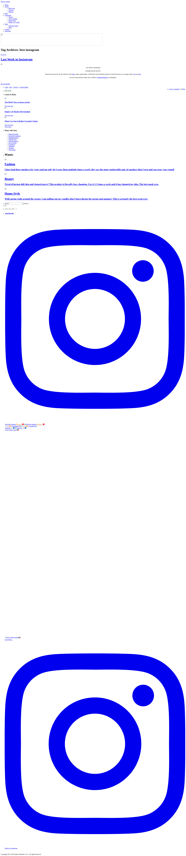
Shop (6, 24)
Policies (11, 12)
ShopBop (11, 146)
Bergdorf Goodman (15, 136)
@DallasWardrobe (102, 77)
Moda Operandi (13, 134)
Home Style (12, 20)
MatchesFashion (14, 137)
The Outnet (12, 150)
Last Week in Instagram (17, 59)
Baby (6, 13)
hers (139, 74)
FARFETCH (13, 139)
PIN (10, 87)
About (7, 6)
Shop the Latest (13, 26)
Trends (11, 17)
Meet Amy (12, 8)
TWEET (15, 87)
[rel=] (51, 45)
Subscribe (8, 31)
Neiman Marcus (13, 141)
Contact (7, 29)
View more (8, 127)
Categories (8, 15)
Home (6, 5)
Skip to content (5, 1)
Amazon (11, 148)
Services (11, 10)
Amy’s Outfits (13, 19)
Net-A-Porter (13, 143)
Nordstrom (12, 144)
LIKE (6, 87)
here (73, 74)
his (134, 74)
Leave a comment (174, 89)
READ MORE (5, 84)
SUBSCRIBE (24, 87)
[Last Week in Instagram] (1, 64)
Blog (183, 89)
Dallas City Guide (14, 22)
